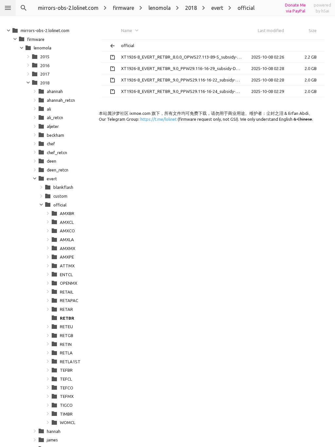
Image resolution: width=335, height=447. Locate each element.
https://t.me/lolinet (158, 119)
